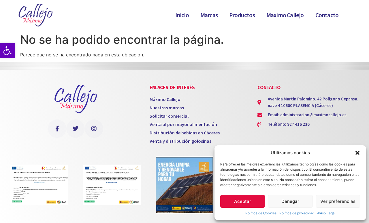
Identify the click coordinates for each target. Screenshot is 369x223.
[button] (357, 153)
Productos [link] (242, 15)
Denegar (290, 201)
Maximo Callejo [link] (285, 15)
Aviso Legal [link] (326, 213)
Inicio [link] (182, 15)
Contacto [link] (327, 15)
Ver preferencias (337, 201)
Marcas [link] (209, 15)
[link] (7, 50)
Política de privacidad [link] (296, 213)
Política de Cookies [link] (260, 213)
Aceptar (242, 201)
